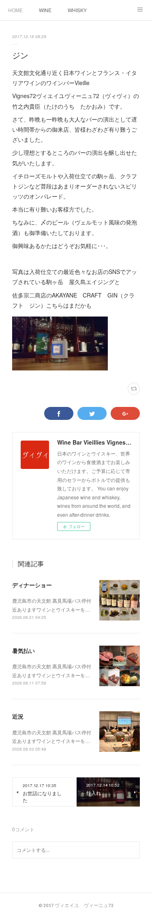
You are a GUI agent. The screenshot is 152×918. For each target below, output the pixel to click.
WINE (45, 9)
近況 (18, 716)
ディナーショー (32, 585)
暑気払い (23, 650)
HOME (15, 9)
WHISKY (77, 9)
